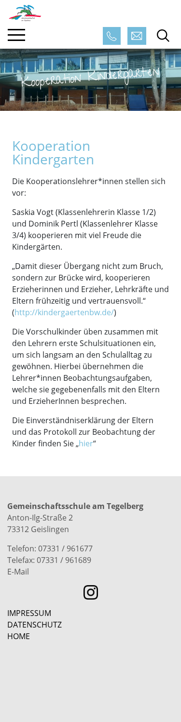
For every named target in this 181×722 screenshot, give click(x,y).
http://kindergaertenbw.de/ (64, 312)
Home (18, 636)
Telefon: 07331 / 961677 (50, 548)
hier (86, 443)
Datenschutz (34, 624)
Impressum (29, 613)
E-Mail (18, 571)
